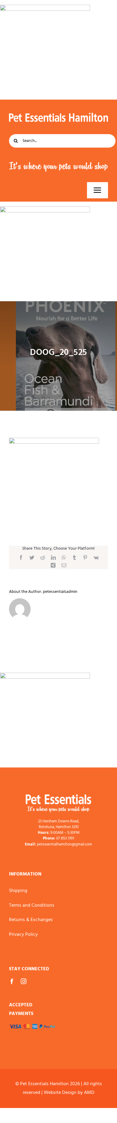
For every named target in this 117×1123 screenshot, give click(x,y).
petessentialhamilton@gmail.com (64, 844)
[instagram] (23, 981)
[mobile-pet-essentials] (58, 797)
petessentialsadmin (60, 591)
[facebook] (12, 981)
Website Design (60, 1093)
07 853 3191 (65, 838)
